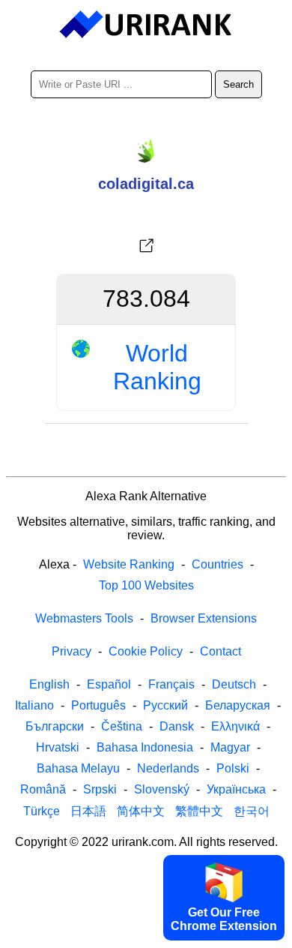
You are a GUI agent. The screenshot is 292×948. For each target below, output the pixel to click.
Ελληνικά (235, 726)
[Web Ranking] (146, 25)
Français (171, 684)
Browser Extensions (203, 618)
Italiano (34, 705)
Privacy (71, 651)
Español (109, 684)
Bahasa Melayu (78, 768)
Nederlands (168, 768)
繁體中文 (199, 811)
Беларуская (237, 705)
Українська (236, 789)
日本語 (88, 811)
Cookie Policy (146, 651)
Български (54, 726)
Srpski (100, 789)
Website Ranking (128, 564)
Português (98, 705)
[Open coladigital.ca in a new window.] (146, 246)
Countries (217, 564)
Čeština (121, 726)
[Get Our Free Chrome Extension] (146, 935)
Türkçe (41, 811)
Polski (232, 768)
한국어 (252, 811)
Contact (220, 651)
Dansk (176, 726)
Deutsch (234, 684)
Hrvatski (57, 747)
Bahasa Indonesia (145, 747)
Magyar (230, 747)
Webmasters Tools (84, 618)
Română (43, 789)
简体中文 (141, 811)
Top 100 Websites (146, 585)
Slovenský (161, 789)
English (49, 684)
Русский (165, 705)
